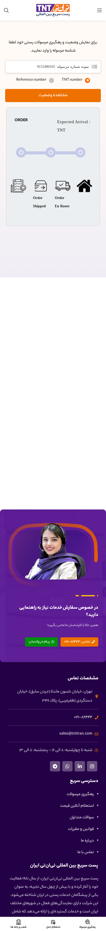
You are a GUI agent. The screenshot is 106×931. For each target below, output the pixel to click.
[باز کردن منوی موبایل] (99, 10)
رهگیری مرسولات (80, 794)
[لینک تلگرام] (55, 766)
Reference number (31, 80)
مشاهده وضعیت (53, 95)
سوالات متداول (82, 817)
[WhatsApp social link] (67, 766)
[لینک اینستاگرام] (92, 766)
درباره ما (87, 841)
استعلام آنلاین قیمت (77, 806)
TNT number (72, 80)
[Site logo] (53, 10)
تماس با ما (85, 852)
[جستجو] (6, 10)
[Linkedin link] (80, 766)
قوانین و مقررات (81, 829)
